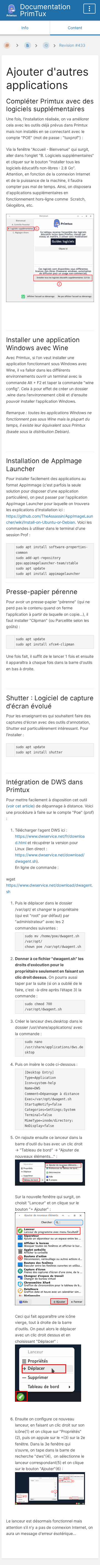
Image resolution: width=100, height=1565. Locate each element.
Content (75, 27)
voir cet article (20, 805)
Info (24, 27)
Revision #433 (72, 45)
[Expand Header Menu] (89, 9)
